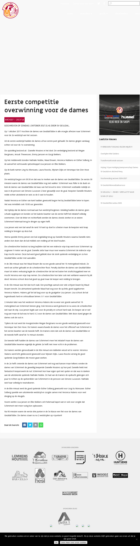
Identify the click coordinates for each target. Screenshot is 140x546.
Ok (56, 542)
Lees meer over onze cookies (73, 542)
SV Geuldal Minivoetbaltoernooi (113, 185)
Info (137, 13)
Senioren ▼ (86, 13)
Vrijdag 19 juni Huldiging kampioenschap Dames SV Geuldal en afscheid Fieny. (119, 169)
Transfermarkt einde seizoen (112, 160)
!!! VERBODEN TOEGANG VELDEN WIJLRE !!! (116, 147)
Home (70, 13)
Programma (121, 13)
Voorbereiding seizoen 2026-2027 (114, 178)
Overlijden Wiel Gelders (110, 154)
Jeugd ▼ (104, 13)
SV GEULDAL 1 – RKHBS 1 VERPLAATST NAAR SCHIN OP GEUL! (117, 194)
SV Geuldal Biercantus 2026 (111, 203)
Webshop (65, 3)
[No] (136, 539)
